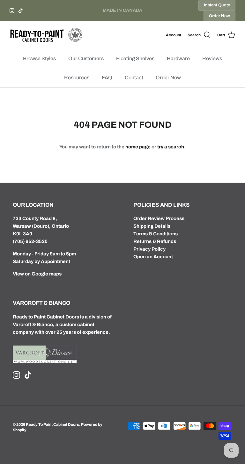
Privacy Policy (149, 249)
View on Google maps (37, 273)
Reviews (212, 58)
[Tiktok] (20, 10)
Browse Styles (39, 58)
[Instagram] (12, 10)
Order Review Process (158, 218)
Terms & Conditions (155, 233)
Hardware (178, 58)
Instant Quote (217, 5)
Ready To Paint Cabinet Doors (52, 424)
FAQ (107, 77)
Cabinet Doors (63, 316)
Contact (134, 77)
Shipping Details (151, 226)
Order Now (219, 16)
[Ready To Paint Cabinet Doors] (46, 35)
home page (138, 146)
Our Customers (86, 58)
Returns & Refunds (154, 241)
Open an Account (153, 256)
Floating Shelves (135, 58)
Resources (76, 77)
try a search (170, 146)
